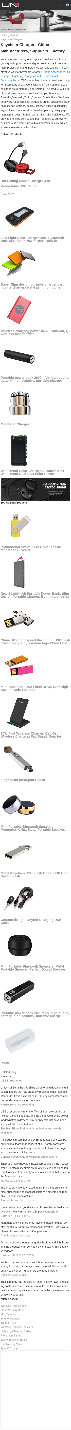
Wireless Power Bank (13, 1305)
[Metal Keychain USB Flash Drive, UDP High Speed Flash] (19, 851)
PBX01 (6, 1063)
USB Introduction (11, 1080)
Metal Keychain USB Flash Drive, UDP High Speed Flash (34, 874)
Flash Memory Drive (12, 1310)
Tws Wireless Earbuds (14, 1339)
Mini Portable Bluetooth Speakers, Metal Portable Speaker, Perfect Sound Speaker (33, 968)
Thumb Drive (8, 1322)
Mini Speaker (8, 1314)
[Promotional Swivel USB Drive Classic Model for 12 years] (19, 525)
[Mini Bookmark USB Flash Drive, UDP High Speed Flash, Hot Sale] (19, 665)
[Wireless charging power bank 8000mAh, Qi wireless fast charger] (19, 309)
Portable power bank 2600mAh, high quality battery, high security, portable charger (35, 379)
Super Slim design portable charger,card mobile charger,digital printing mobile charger (32, 287)
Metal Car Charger (15, 424)
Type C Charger (10, 1348)
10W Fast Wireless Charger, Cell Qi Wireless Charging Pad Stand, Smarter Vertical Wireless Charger (31, 736)
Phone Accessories (54, 72)
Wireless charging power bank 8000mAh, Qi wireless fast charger (35, 332)
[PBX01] (20, 1039)
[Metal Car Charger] (19, 402)
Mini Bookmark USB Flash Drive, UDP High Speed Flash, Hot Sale (34, 688)
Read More (7, 193)
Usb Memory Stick (11, 1344)
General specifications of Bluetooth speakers (29, 1156)
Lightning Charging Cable (27, 76)
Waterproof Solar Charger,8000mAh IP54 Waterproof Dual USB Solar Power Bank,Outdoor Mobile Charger (32, 474)
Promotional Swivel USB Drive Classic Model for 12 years (31, 548)
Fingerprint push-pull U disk (23, 780)
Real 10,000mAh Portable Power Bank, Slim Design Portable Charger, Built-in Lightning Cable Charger (35, 596)
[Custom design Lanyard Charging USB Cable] (19, 898)
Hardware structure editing (17, 1104)
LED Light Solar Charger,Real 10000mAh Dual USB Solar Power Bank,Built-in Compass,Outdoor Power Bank (32, 241)
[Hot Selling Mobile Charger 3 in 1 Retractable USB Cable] (19, 157)
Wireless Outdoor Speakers (17, 1327)
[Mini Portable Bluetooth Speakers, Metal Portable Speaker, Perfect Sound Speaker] (19, 945)
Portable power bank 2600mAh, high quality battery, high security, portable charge (35, 1014)
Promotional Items (11, 1335)
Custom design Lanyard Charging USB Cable (31, 921)
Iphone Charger (10, 1318)
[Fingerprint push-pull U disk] (19, 758)
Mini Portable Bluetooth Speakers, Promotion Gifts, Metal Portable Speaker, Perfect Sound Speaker (33, 829)
